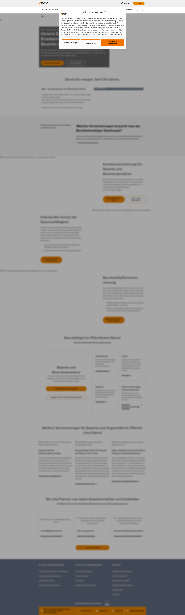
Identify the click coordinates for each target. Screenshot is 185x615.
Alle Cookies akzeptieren (112, 42)
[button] (143, 10)
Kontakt (139, 3)
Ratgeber (128, 10)
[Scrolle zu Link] (64, 13)
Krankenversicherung (50, 10)
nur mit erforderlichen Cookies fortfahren (90, 42)
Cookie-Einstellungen (71, 43)
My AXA (126, 3)
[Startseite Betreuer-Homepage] (43, 3)
